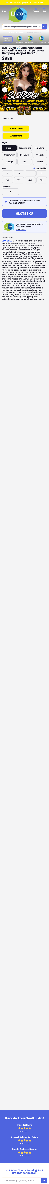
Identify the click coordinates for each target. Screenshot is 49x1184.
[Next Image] (44, 90)
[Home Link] (17, 14)
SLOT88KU (24, 213)
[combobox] (22, 26)
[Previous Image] (4, 90)
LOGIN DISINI (16, 136)
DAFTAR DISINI (16, 128)
